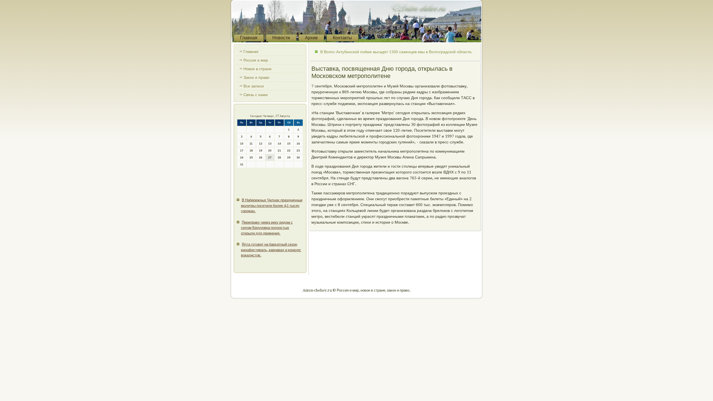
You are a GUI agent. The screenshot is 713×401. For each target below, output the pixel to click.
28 (279, 157)
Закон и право (256, 77)
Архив (311, 37)
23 (298, 150)
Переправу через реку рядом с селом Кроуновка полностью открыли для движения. (267, 227)
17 (241, 150)
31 (241, 164)
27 (270, 157)
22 (288, 150)
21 (279, 150)
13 (270, 143)
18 (251, 150)
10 (241, 143)
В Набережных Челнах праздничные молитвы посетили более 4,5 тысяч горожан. (271, 205)
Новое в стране (257, 69)
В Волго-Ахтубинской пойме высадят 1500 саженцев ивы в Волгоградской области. (396, 52)
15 (288, 143)
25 (251, 157)
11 (251, 143)
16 (298, 143)
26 (260, 157)
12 (260, 143)
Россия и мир (255, 60)
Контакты (342, 37)
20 (270, 150)
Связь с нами (255, 94)
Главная (248, 37)
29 (288, 157)
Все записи (253, 86)
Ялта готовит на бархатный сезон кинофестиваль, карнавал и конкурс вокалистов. (271, 249)
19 (260, 150)
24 (241, 157)
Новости (281, 37)
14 (279, 143)
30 (298, 157)
